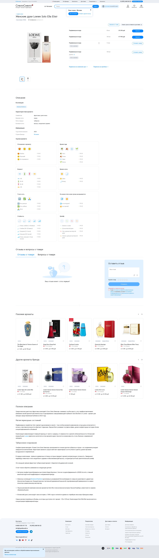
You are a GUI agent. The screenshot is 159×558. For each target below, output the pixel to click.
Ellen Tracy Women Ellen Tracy (130, 344)
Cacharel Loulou (74, 344)
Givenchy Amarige (100, 344)
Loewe (26, 436)
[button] (17, 79)
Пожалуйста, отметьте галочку (116, 288)
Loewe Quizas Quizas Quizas (77, 390)
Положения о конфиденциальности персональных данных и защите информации (122, 293)
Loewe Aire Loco (100, 390)
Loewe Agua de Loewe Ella (25, 390)
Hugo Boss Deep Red (49, 344)
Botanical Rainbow (36, 479)
